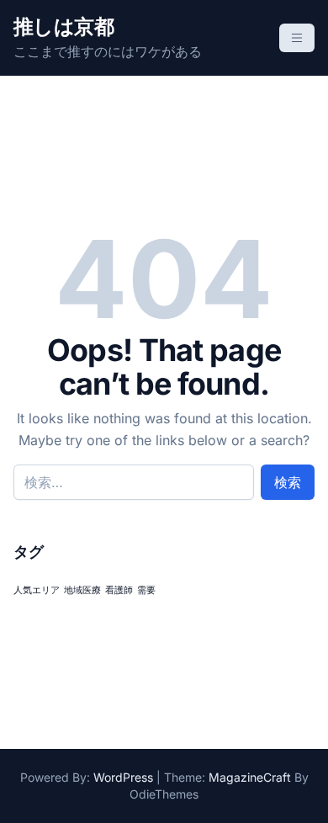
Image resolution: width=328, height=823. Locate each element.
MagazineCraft (250, 777)
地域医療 (82, 590)
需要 (146, 590)
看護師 (119, 590)
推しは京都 (63, 26)
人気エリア (36, 590)
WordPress (123, 777)
